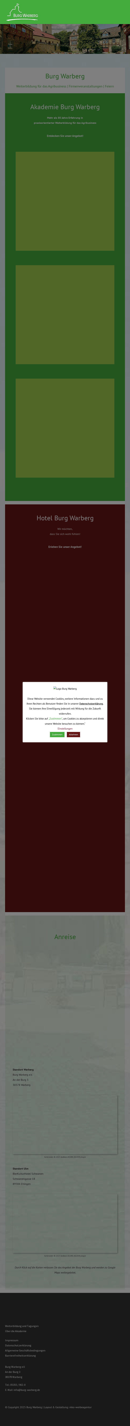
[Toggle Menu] (122, 12)
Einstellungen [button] (65, 728)
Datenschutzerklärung (91, 703)
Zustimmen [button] (57, 734)
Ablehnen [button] (73, 734)
